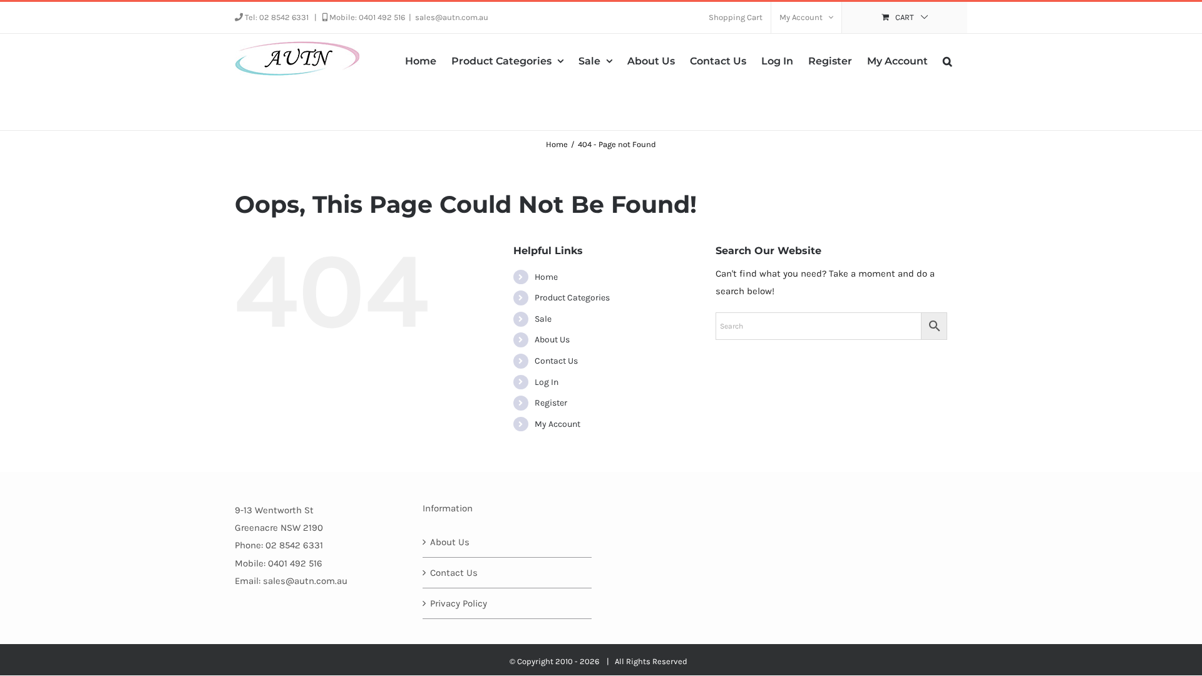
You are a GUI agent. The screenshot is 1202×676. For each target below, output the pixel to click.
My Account (557, 424)
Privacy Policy (458, 603)
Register (551, 402)
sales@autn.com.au (451, 17)
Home (546, 277)
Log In (546, 382)
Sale (543, 319)
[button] (947, 60)
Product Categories (572, 297)
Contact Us (556, 361)
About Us (552, 339)
